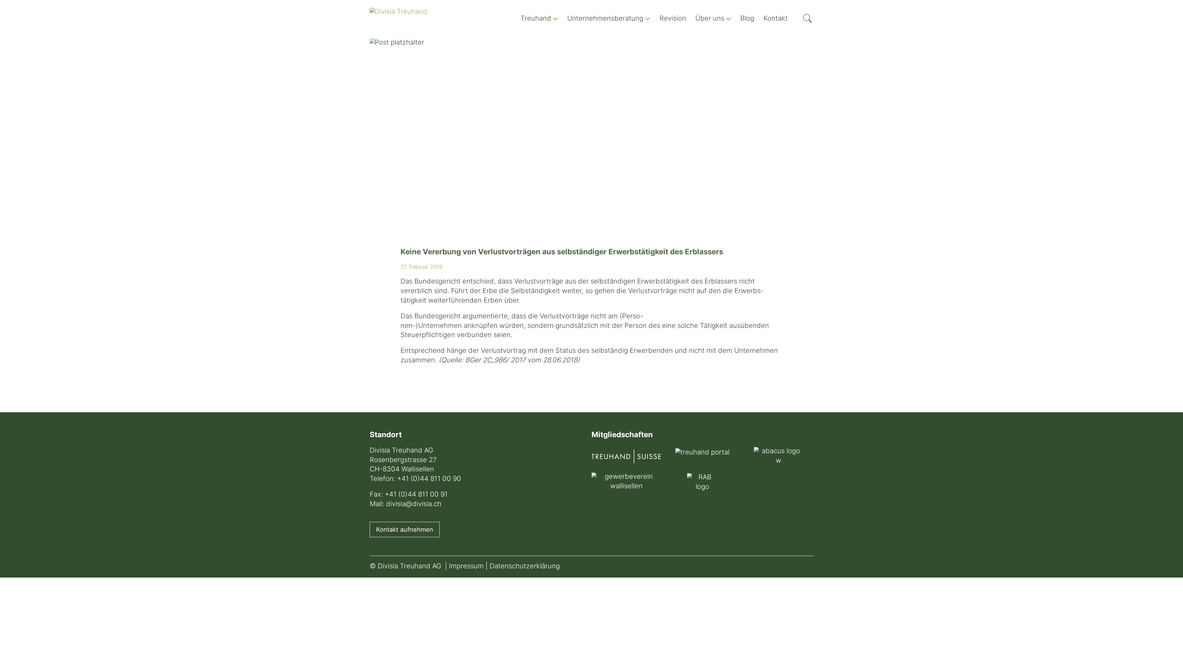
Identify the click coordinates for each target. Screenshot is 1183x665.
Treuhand (536, 18)
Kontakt (775, 18)
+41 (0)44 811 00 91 (416, 494)
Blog (747, 18)
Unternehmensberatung (605, 18)
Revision (673, 18)
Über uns (709, 18)
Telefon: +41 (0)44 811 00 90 (415, 479)
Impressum (466, 566)
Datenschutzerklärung (525, 566)
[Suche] (807, 16)
